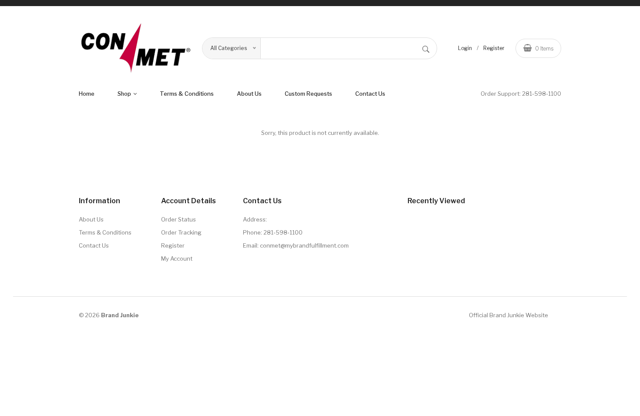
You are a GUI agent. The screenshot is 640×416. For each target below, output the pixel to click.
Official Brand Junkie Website (508, 315)
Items (544, 48)
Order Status (178, 219)
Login (465, 48)
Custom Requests (308, 93)
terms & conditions (187, 93)
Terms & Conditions (105, 232)
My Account (176, 258)
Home (86, 93)
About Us (91, 219)
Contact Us (370, 93)
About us (249, 93)
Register (494, 48)
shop (125, 93)
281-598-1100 (541, 93)
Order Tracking (181, 232)
